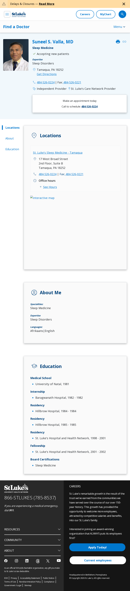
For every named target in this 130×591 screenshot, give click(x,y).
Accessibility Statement (30, 578)
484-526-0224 (47, 174)
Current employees (97, 560)
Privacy (14, 578)
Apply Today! (97, 547)
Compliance (49, 581)
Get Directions (47, 74)
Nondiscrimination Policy (30, 581)
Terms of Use (10, 581)
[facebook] (6, 560)
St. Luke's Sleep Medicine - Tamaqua (57, 152)
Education (12, 149)
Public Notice (48, 578)
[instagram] (17, 560)
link (124, 41)
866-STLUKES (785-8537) (30, 497)
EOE (6, 578)
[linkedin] (27, 560)
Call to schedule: (80, 106)
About (9, 138)
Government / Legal (12, 585)
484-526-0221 (69, 82)
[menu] (7, 14)
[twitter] (48, 561)
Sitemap (28, 585)
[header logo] (19, 14)
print (117, 41)
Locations (12, 127)
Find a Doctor (16, 26)
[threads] (38, 561)
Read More (46, 4)
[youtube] (59, 560)
